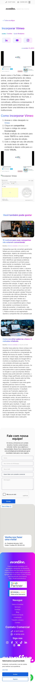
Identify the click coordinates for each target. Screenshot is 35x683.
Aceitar (15, 674)
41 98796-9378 (23, 2)
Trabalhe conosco (17, 620)
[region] (15, 670)
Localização (18, 617)
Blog (17, 612)
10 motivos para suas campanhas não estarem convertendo (17, 241)
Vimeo (7, 123)
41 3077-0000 (11, 2)
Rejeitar (15, 679)
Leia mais (5, 670)
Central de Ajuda (17, 615)
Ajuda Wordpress (19, 33)
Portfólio (17, 609)
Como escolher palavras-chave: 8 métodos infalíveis (17, 340)
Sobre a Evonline (17, 604)
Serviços (17, 607)
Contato (17, 622)
